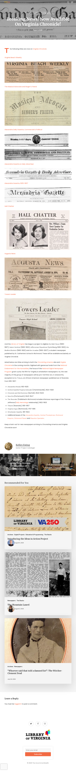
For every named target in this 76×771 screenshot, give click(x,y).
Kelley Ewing (23, 445)
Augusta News (10, 253)
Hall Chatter (9, 206)
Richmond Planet (20, 418)
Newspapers (46, 13)
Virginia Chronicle (39, 49)
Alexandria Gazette (32, 415)
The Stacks (48, 534)
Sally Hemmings (22, 402)
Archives (10, 534)
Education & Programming (34, 534)
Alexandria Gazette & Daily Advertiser (19, 164)
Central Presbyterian (47, 415)
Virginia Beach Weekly (13, 57)
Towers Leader (10, 294)
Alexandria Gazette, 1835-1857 (16, 183)
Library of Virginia (17, 344)
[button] (72, 2)
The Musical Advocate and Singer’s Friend (21, 87)
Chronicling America (45, 362)
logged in (18, 704)
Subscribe (38, 754)
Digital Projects (31, 13)
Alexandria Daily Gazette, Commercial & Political (23, 129)
